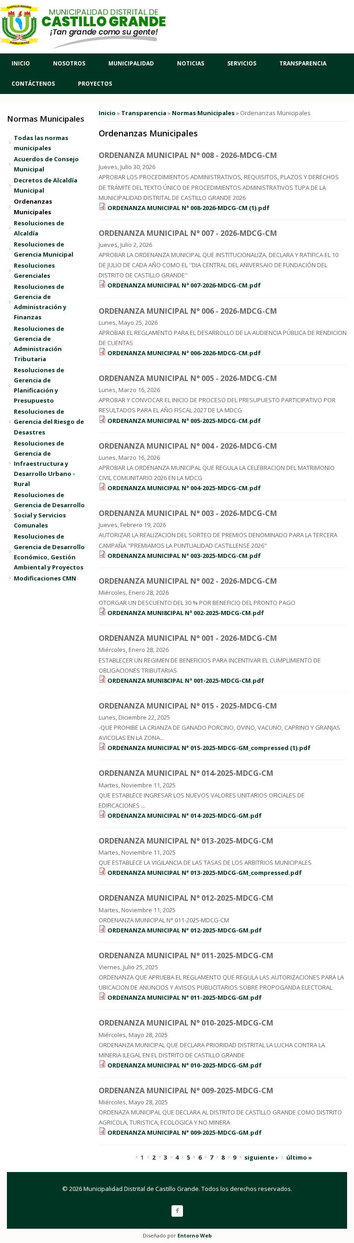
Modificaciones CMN (45, 578)
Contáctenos (33, 84)
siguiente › (261, 1157)
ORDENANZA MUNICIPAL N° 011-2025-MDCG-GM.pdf (184, 997)
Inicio (21, 63)
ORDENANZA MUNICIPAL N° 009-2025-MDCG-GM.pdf (184, 1132)
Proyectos (95, 84)
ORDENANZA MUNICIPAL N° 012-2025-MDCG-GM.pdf (184, 930)
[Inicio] (83, 27)
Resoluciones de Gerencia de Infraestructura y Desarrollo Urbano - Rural (44, 463)
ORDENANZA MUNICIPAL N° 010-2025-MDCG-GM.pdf (184, 1065)
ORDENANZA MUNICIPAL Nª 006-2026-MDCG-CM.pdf (184, 353)
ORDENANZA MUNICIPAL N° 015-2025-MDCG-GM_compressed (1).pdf (209, 748)
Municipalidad (131, 63)
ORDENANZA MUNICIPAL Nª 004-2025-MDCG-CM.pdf (184, 488)
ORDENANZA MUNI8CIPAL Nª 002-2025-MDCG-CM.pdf (185, 613)
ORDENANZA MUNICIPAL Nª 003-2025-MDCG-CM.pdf (184, 555)
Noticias (190, 63)
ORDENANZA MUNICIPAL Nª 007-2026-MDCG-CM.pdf (184, 285)
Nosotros (69, 63)
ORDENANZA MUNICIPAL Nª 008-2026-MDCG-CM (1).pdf (188, 208)
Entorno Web (194, 1235)
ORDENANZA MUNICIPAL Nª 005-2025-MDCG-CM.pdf (184, 420)
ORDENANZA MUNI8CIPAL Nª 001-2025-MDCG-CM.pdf (185, 680)
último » (299, 1157)
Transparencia (302, 63)
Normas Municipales (203, 113)
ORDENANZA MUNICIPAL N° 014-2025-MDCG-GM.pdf (184, 815)
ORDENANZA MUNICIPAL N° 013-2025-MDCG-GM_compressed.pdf (204, 872)
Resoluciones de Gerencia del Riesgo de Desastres (49, 421)
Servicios (241, 63)
